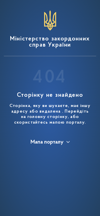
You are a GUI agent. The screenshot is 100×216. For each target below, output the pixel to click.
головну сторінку (47, 117)
